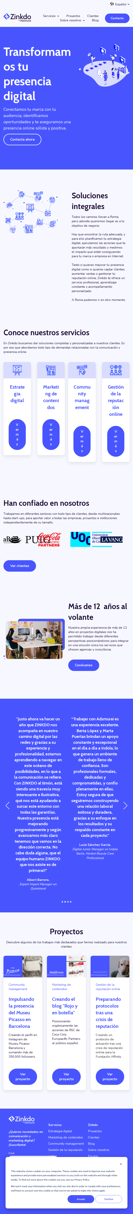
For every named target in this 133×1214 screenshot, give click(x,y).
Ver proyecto (23, 1076)
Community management (66, 1144)
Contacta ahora (22, 139)
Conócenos (83, 665)
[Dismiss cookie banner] (121, 1164)
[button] (62, 902)
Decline (108, 1199)
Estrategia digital (60, 1131)
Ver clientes (19, 565)
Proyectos (73, 16)
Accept (81, 1199)
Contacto (117, 18)
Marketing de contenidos (65, 1137)
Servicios (49, 16)
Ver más (17, 434)
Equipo (93, 1156)
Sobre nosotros (70, 20)
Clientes (93, 16)
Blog (95, 20)
